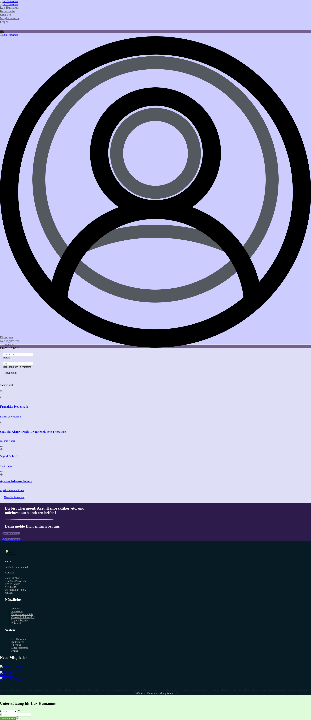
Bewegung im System (11, 669)
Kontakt (15, 608)
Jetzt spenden (8, 718)
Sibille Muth (6, 675)
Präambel (16, 623)
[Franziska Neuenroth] (12, 678)
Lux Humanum (9, 7)
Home (8, 344)
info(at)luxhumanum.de (17, 567)
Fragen (4, 22)
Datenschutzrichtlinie (22, 614)
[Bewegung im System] (12, 666)
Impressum (17, 611)
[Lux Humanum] (9, 1)
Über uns (5, 14)
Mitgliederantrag (10, 18)
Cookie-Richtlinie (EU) (23, 617)
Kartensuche (7, 11)
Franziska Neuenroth (10, 681)
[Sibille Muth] (7, 672)
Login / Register (19, 620)
